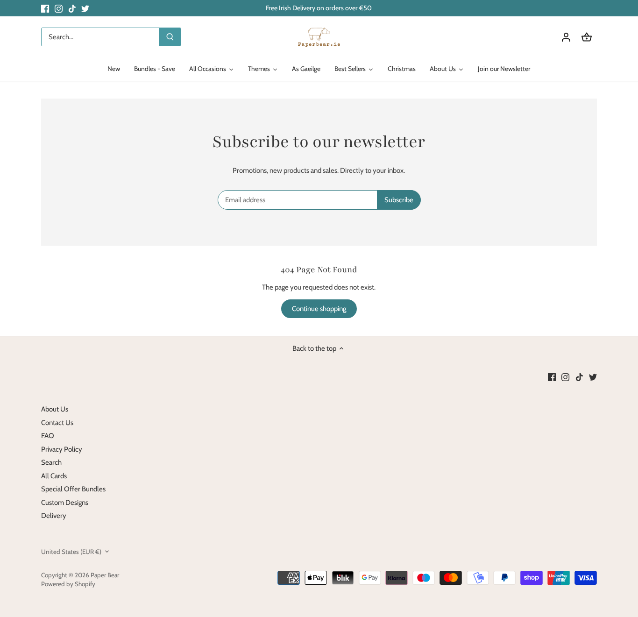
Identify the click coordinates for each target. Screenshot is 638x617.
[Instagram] (59, 8)
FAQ (47, 436)
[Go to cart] (586, 37)
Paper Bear (105, 575)
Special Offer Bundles (73, 489)
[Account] (566, 37)
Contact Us (57, 422)
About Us (54, 409)
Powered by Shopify (68, 584)
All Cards (54, 476)
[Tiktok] (72, 8)
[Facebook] (45, 8)
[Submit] (170, 37)
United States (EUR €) (71, 551)
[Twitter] (85, 8)
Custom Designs (64, 502)
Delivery (53, 515)
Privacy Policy (61, 449)
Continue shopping (319, 309)
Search (51, 462)
